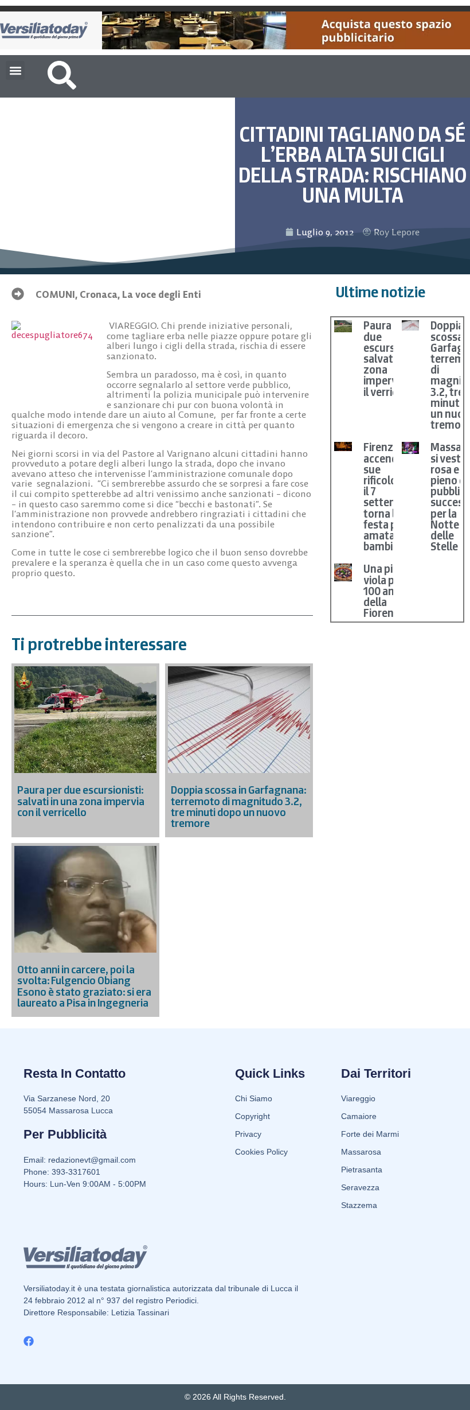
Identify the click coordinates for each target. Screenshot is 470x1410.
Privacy (248, 1134)
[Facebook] (28, 1341)
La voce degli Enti (161, 294)
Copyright (252, 1116)
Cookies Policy (261, 1151)
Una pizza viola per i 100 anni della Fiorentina (388, 590)
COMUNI (55, 294)
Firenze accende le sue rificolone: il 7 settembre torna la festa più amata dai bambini (388, 497)
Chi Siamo (253, 1098)
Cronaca (98, 294)
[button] (15, 70)
